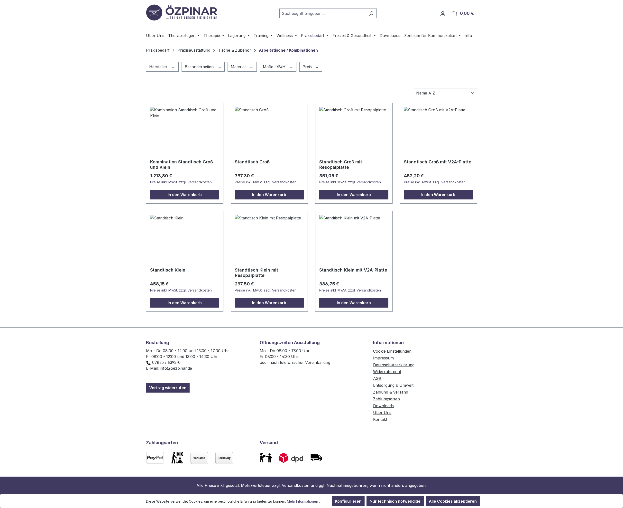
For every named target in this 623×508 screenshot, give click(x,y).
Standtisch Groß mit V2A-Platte (437, 161)
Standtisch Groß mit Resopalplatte (340, 164)
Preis (307, 66)
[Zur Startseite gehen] (182, 12)
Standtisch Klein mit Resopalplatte (256, 272)
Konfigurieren (348, 501)
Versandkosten (295, 485)
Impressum (383, 358)
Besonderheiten (200, 66)
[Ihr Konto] (443, 13)
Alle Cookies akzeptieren (453, 501)
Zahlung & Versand (390, 392)
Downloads (383, 405)
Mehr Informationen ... (304, 501)
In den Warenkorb (185, 194)
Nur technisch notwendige (395, 501)
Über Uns (382, 412)
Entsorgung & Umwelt (393, 385)
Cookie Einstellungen (392, 351)
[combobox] (322, 13)
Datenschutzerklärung (393, 364)
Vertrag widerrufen (167, 387)
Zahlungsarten (386, 398)
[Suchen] (371, 13)
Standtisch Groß (252, 161)
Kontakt (380, 419)
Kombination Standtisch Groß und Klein (181, 164)
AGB (377, 378)
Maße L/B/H (275, 66)
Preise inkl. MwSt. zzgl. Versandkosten (181, 182)
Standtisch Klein (167, 270)
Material (239, 66)
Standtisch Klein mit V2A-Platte (353, 270)
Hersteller (159, 66)
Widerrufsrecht (387, 371)
